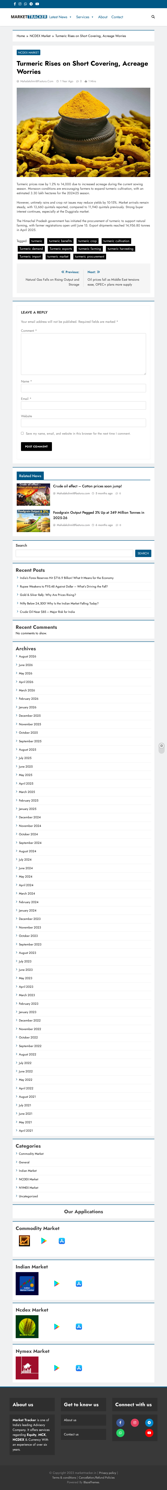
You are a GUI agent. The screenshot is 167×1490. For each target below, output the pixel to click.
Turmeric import (30, 256)
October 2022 (28, 1037)
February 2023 (28, 1003)
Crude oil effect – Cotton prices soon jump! (87, 486)
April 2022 (26, 1088)
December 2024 (30, 817)
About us (70, 1420)
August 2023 (27, 953)
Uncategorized (28, 1196)
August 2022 (27, 1054)
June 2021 (25, 1113)
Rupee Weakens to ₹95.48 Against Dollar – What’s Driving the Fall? (64, 586)
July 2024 (25, 859)
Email (26, 398)
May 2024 (25, 876)
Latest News (58, 17)
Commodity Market (31, 1153)
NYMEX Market (28, 1187)
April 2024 (26, 885)
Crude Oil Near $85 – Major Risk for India (47, 612)
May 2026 (25, 673)
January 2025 (27, 809)
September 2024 (30, 843)
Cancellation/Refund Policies (97, 1477)
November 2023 (30, 927)
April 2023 (26, 986)
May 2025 (25, 775)
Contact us (71, 1434)
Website (26, 416)
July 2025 (25, 758)
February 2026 (28, 698)
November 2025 (30, 724)
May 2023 (25, 978)
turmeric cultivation (116, 241)
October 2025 (28, 732)
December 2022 (30, 1020)
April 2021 (26, 1130)
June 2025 (26, 766)
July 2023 (25, 961)
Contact (117, 17)
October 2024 (28, 834)
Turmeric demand (31, 248)
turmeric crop (87, 241)
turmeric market (57, 256)
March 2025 (27, 792)
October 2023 (28, 936)
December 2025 (30, 715)
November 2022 (30, 1029)
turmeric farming (90, 248)
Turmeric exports (61, 248)
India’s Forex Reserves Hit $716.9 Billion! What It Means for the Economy (67, 578)
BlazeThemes (91, 1482)
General (24, 1162)
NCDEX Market (28, 52)
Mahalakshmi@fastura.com (36, 81)
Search (21, 545)
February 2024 (28, 902)
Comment (29, 330)
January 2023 (27, 1012)
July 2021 (25, 1105)
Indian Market (28, 1170)
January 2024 (27, 910)
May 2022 (25, 1079)
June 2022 (26, 1071)
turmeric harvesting (120, 248)
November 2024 (30, 826)
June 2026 (26, 665)
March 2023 (27, 995)
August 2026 (27, 656)
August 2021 (27, 1096)
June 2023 (26, 970)
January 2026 (27, 707)
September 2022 (30, 1046)
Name (26, 381)
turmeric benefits (60, 241)
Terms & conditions (64, 1477)
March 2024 (27, 893)
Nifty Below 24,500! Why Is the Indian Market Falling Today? (59, 603)
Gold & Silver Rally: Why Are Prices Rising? (48, 595)
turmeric (36, 241)
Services (82, 17)
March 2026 (27, 690)
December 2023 (30, 919)
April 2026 (26, 682)
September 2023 (30, 944)
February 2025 (28, 800)
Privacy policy (107, 1473)
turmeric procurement (89, 256)
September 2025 (30, 741)
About (102, 17)
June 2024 (26, 868)
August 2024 (27, 851)
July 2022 (25, 1063)
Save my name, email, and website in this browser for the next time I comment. (78, 433)
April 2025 (26, 783)
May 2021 (25, 1122)
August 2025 (27, 749)
